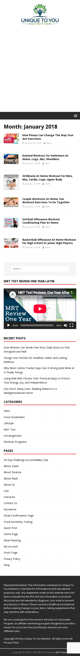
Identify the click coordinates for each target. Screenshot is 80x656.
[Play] (8, 325)
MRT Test (10, 429)
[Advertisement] (40, 70)
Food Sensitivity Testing (18, 522)
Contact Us (10, 503)
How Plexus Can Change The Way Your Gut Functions (47, 136)
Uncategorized (12, 435)
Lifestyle (9, 423)
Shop (7, 565)
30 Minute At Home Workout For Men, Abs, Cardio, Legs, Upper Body (47, 177)
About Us (9, 484)
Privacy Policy (12, 559)
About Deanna (12, 472)
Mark (48, 143)
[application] (40, 308)
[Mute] (65, 325)
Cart (6, 491)
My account (11, 546)
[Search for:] (40, 269)
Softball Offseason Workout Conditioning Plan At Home (41, 220)
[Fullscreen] (71, 325)
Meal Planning (12, 540)
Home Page (11, 534)
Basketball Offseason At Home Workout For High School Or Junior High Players (49, 241)
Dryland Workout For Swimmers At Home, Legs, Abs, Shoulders (45, 157)
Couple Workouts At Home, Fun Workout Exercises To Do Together (46, 200)
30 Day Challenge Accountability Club (26, 460)
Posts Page (10, 552)
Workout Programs (15, 442)
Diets (7, 411)
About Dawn (11, 466)
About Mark (11, 478)
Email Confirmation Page (19, 515)
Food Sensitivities (14, 417)
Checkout (9, 497)
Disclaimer (10, 509)
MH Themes (62, 652)
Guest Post (10, 528)
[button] (75, 115)
